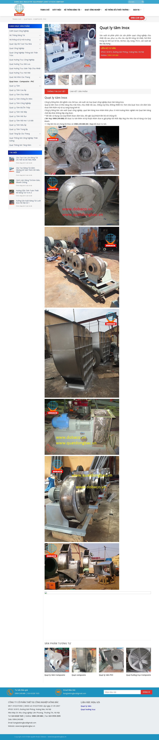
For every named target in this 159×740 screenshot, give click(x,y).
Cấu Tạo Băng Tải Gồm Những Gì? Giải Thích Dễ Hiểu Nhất (28, 170)
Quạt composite (79, 675)
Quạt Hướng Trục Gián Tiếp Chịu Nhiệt (24, 68)
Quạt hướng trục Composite (138, 675)
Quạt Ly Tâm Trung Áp (18, 129)
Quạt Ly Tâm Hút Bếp (18, 112)
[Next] (91, 48)
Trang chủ (45, 10)
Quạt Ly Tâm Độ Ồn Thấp (19, 107)
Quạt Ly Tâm (14, 86)
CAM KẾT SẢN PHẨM (78, 91)
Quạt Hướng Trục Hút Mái (19, 73)
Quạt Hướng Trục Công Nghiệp (21, 60)
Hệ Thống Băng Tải (72, 10)
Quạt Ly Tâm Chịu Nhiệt (19, 94)
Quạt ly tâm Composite (54, 675)
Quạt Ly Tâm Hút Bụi (17, 116)
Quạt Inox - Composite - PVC (21, 81)
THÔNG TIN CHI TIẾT (56, 91)
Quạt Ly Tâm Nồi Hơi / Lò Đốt (21, 120)
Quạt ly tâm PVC (106, 675)
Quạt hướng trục (88, 709)
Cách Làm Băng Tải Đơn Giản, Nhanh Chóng (28, 181)
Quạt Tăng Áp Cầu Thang (19, 133)
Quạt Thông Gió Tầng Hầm (20, 145)
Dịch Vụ (136, 10)
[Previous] (48, 48)
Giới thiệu (56, 10)
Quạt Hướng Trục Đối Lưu (19, 64)
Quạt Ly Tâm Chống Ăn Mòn (20, 99)
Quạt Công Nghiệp (92, 10)
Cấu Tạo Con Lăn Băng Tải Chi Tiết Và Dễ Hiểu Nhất (27, 159)
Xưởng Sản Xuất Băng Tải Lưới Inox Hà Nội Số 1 (28, 202)
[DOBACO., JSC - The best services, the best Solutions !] (20, 10)
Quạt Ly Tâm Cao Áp (17, 90)
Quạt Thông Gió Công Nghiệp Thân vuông (23, 139)
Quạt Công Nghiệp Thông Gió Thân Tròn (23, 54)
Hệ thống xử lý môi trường (117, 10)
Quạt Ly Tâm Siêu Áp (17, 125)
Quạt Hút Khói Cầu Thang (19, 77)
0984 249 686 (137, 18)
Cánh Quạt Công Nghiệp (19, 31)
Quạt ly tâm (86, 706)
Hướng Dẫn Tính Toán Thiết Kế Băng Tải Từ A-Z (27, 192)
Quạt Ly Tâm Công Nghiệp (20, 103)
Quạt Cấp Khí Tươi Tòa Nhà (20, 44)
